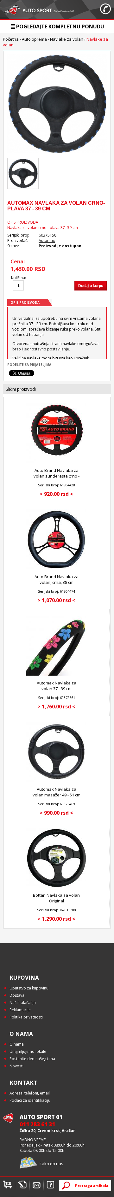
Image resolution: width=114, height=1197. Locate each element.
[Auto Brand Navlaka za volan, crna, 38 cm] (56, 568)
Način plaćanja (23, 1002)
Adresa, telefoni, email (30, 1093)
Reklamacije (20, 1009)
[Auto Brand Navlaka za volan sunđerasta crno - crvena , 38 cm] (56, 461)
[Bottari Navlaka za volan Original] (56, 886)
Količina (18, 277)
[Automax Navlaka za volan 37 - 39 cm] (56, 674)
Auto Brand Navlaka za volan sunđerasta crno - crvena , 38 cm (56, 475)
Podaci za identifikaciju (30, 1100)
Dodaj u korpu (90, 286)
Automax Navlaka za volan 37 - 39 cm (56, 685)
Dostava (17, 995)
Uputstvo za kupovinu (29, 988)
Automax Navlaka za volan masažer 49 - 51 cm (56, 792)
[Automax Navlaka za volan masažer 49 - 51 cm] (56, 780)
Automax (47, 240)
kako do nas (51, 1163)
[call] (105, 9)
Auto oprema (34, 39)
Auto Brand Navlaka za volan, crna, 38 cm (57, 579)
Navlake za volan (66, 39)
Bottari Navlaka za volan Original (56, 898)
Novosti (16, 1066)
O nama (17, 1044)
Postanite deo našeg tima (32, 1058)
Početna (11, 39)
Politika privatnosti (26, 1017)
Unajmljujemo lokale (28, 1051)
